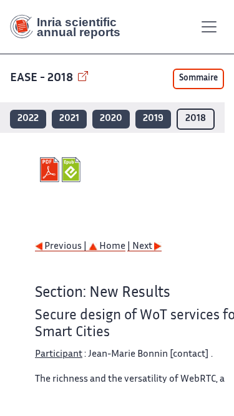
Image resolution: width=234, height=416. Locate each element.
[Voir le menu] (209, 26)
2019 (153, 119)
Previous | (65, 247)
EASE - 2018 (43, 78)
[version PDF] (51, 169)
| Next (140, 247)
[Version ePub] (73, 169)
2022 (28, 119)
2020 (111, 119)
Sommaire (198, 78)
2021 (69, 119)
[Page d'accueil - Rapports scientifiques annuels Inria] (69, 27)
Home (111, 247)
